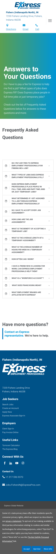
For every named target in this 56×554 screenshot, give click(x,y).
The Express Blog (10, 449)
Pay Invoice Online (10, 432)
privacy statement (13, 521)
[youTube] (17, 463)
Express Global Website (13, 506)
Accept (27, 549)
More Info (48, 549)
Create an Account (10, 408)
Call (37, 29)
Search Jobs (7, 404)
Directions (11, 29)
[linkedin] (10, 463)
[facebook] (4, 463)
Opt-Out (36, 549)
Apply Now (7, 412)
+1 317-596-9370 (14, 477)
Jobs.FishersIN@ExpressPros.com (23, 485)
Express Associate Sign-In (13, 415)
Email (25, 29)
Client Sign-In (8, 428)
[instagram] (23, 463)
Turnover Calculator (11, 445)
